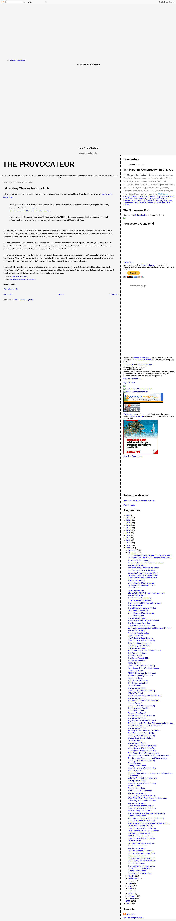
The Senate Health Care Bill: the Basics (144, 700)
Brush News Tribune (146, 197)
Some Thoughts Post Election (140, 868)
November (132, 553)
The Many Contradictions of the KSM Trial (144, 696)
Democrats (22, 279)
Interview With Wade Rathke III (140, 833)
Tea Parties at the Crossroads (140, 791)
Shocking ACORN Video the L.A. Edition (144, 731)
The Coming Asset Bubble (138, 658)
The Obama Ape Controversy (139, 598)
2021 (128, 518)
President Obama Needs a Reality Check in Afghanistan (150, 773)
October (131, 876)
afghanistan (14, 279)
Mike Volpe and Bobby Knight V (140, 638)
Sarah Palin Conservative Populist (141, 585)
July (130, 883)
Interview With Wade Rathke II (140, 873)
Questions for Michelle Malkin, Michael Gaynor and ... (149, 756)
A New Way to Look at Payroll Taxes (142, 746)
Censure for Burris (135, 678)
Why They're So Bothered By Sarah (142, 721)
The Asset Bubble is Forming (139, 643)
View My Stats (129, 505)
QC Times (164, 188)
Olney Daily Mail (162, 197)
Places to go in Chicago (143, 203)
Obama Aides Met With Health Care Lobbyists (146, 593)
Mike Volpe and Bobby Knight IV (141, 806)
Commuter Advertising (132, 378)
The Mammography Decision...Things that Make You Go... (151, 723)
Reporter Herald (140, 199)
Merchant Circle (163, 178)
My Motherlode (149, 201)
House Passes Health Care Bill (140, 826)
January (131, 898)
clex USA (165, 184)
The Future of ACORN (136, 580)
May (130, 888)
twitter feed (143, 191)
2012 (128, 540)
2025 (128, 515)
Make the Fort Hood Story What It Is (142, 778)
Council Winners (134, 588)
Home (61, 295)
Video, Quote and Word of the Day (141, 583)
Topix (125, 181)
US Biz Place (136, 201)
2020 (128, 520)
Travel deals (128, 364)
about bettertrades (144, 360)
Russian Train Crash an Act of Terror (142, 578)
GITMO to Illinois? (135, 741)
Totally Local (128, 203)
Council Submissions (136, 788)
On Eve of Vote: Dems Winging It (141, 843)
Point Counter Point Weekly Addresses (143, 668)
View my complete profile (133, 918)
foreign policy (31, 279)
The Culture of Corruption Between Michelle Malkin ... (149, 823)
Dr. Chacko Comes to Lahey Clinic (141, 853)
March (131, 893)
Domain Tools (151, 194)
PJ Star (151, 191)
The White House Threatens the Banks (143, 568)
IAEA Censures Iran (136, 590)
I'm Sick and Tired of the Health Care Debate (145, 563)
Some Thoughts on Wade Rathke (141, 733)
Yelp (125, 178)
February (132, 896)
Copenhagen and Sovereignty (139, 600)
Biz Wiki (155, 188)
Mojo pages (134, 181)
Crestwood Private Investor (135, 184)
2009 (128, 548)
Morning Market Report (137, 565)
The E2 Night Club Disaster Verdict (142, 608)
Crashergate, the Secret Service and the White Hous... (149, 558)
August (131, 881)
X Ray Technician (148, 265)
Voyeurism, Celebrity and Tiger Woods (143, 573)
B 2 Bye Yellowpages (142, 188)
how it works (12, 60)
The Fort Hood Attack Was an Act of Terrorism (146, 813)
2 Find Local (160, 181)
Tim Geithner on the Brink (138, 683)
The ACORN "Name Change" (139, 560)
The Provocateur (39, 164)
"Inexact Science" (135, 703)
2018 (128, 525)
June (130, 886)
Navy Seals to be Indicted (138, 610)
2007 (128, 903)
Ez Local (144, 181)
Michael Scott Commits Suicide (140, 738)
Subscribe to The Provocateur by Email (139, 500)
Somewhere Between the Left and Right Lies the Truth (149, 628)
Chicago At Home (130, 197)
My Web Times (162, 191)
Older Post (114, 295)
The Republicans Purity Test (139, 623)
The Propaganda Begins (137, 653)
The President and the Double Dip (141, 716)
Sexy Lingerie (137, 456)
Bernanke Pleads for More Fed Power (143, 575)
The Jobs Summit (135, 771)
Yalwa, (143, 178)
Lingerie (126, 456)
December (132, 550)
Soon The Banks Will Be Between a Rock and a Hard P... (150, 555)
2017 (128, 528)
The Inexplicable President (138, 708)
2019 (128, 523)
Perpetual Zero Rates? (137, 713)
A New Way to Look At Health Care (142, 801)
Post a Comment (10, 289)
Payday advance (136, 416)
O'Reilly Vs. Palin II (135, 670)
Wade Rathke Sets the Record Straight (143, 620)
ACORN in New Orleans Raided (140, 836)
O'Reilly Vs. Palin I (135, 693)
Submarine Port (141, 215)
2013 (128, 538)
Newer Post (8, 295)
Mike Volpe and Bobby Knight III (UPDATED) (146, 818)
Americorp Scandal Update (138, 633)
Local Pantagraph (137, 194)
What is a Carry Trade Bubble (139, 811)
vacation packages (144, 364)
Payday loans (128, 262)
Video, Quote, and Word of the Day (142, 768)
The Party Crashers (135, 605)
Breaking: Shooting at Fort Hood (140, 851)
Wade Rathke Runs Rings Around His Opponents (147, 798)
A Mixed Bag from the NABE (139, 645)
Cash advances (129, 414)
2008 (128, 901)
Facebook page (130, 191)
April (130, 891)
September (133, 878)
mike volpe (130, 914)
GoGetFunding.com (21, 60)
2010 (128, 545)
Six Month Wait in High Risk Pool (141, 858)
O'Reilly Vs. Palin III (136, 635)
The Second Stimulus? (137, 660)
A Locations (153, 184)
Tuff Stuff (168, 201)
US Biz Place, (159, 203)
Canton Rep (159, 199)
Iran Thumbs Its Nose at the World (141, 570)
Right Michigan (129, 383)
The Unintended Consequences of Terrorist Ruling (147, 758)
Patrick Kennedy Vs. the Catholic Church (144, 650)
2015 (128, 533)
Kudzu (151, 181)
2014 (128, 535)
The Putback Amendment (138, 680)
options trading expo (141, 358)
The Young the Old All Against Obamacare (144, 603)
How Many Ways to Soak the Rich (141, 625)
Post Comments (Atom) (24, 299)
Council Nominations (136, 615)
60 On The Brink (134, 663)
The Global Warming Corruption (140, 676)
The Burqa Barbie (135, 655)
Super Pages (134, 178)
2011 (128, 543)
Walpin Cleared (134, 786)
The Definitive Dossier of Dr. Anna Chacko (144, 726)
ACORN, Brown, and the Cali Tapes (142, 673)
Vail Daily (159, 201)
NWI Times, (163, 194)
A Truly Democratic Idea (137, 846)
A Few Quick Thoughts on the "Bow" (142, 751)
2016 (128, 530)
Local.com (151, 178)
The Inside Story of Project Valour (141, 866)
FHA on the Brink (134, 776)
